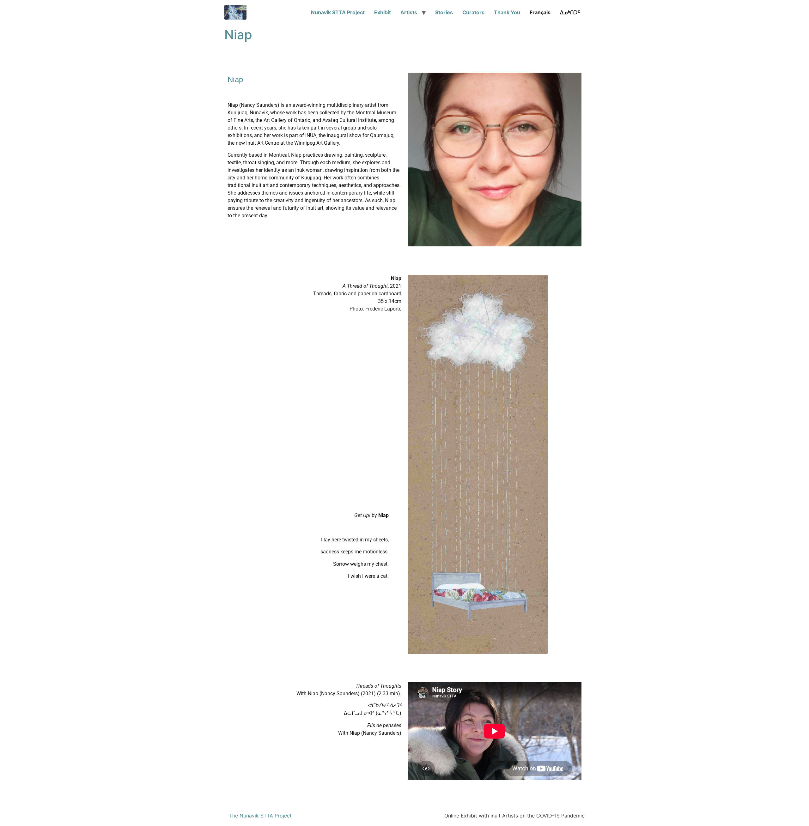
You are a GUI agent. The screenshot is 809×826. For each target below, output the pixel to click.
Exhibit (382, 12)
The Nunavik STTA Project (260, 815)
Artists (408, 12)
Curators (473, 12)
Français (540, 12)
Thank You (507, 12)
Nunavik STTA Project (338, 12)
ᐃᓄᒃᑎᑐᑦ (570, 12)
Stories (444, 12)
